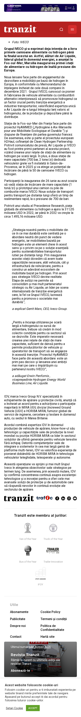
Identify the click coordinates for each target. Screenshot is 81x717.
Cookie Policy (50, 612)
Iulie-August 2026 (40, 647)
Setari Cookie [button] (14, 708)
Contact (15, 637)
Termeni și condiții (53, 619)
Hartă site (47, 637)
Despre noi (18, 626)
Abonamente (19, 612)
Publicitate (17, 619)
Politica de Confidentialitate (52, 627)
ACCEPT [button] (32, 708)
